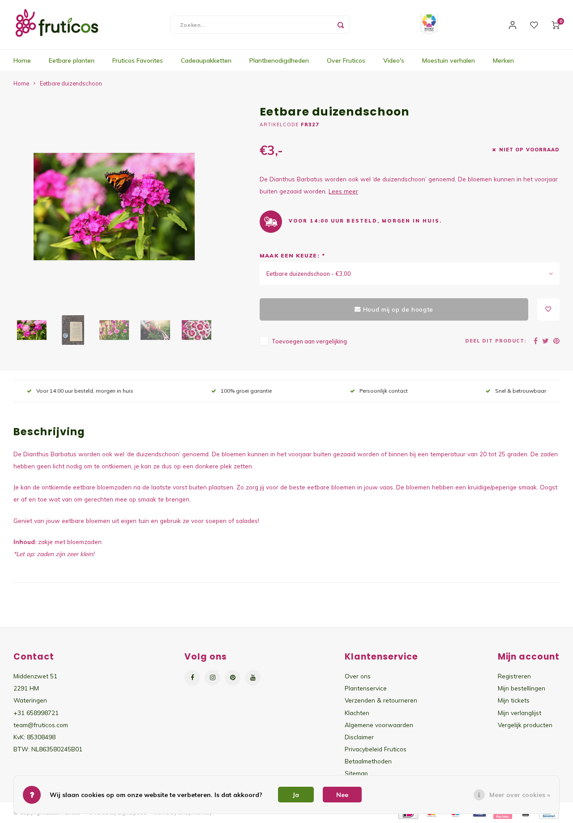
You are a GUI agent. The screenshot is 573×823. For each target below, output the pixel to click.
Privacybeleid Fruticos (375, 749)
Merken (503, 60)
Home (22, 60)
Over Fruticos (346, 60)
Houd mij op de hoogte (398, 309)
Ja (296, 795)
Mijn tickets (514, 700)
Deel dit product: (495, 341)
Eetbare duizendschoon (71, 83)
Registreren (514, 676)
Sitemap (356, 773)
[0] (556, 24)
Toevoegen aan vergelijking (309, 341)
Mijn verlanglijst (519, 712)
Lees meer (343, 191)
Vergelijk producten (525, 725)
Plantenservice (366, 688)
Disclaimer (359, 737)
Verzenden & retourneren (381, 700)
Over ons (358, 676)
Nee (342, 795)
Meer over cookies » (519, 795)
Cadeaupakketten (206, 60)
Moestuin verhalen (448, 60)
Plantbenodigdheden (279, 60)
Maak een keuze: (292, 255)
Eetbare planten (71, 60)
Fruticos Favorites (137, 60)
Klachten (357, 712)
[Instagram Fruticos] (212, 678)
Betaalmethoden (368, 761)
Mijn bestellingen (521, 688)
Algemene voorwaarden (379, 725)
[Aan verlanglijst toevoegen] (548, 309)
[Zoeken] (341, 25)
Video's (393, 60)
